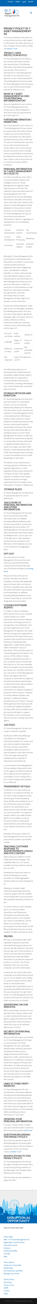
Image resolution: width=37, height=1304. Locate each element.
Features (7, 1248)
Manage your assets (11, 1273)
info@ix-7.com (15, 1152)
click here (28, 1130)
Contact (7, 1291)
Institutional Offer (10, 1251)
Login (6, 1293)
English (17, 1)
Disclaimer (8, 1282)
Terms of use (9, 1285)
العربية (24, 1)
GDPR (6, 1288)
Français (10, 1)
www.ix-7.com (12, 48)
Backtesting (8, 1268)
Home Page (8, 1237)
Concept (7, 1253)
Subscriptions (9, 1262)
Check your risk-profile (12, 1265)
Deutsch (30, 1)
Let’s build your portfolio (13, 1271)
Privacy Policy (9, 1279)
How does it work (10, 1245)
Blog (5, 1256)
